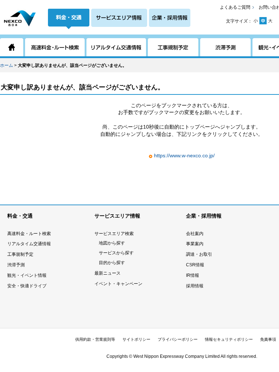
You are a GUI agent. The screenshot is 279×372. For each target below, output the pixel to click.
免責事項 (268, 339)
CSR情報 (195, 264)
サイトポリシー (136, 339)
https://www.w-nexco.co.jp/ (184, 155)
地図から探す (112, 243)
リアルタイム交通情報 (29, 243)
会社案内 (194, 233)
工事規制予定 (20, 254)
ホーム (6, 65)
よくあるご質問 (235, 7)
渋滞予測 (16, 264)
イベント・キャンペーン (118, 283)
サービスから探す (116, 252)
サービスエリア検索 (114, 233)
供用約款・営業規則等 (95, 339)
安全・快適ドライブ (26, 285)
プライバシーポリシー (178, 339)
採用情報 (194, 285)
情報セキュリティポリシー (229, 339)
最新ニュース (107, 273)
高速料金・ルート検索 (29, 233)
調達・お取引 (199, 254)
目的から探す (112, 262)
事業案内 (194, 243)
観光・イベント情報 (26, 275)
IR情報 (192, 275)
